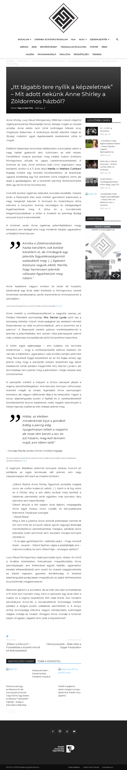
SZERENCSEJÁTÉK (98, 39)
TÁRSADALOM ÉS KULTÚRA (73, 47)
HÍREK (104, 47)
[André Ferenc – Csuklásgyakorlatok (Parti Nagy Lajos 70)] (91, 182)
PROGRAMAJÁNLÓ (47, 54)
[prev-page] (8, 711)
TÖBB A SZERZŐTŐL (49, 661)
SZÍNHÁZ (24, 47)
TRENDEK (96, 54)
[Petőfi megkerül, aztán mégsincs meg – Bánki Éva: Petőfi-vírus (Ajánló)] (69, 675)
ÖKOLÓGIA (64, 54)
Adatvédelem (74, 767)
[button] (117, 39)
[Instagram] (59, 731)
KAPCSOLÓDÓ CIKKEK (21, 661)
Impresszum (107, 767)
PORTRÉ (94, 47)
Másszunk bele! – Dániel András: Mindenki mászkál (41, 673)
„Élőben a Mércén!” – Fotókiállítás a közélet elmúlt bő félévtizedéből (23, 647)
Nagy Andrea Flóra (25, 108)
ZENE (34, 47)
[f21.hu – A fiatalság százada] (63, 18)
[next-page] (13, 711)
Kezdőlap (10, 61)
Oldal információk (91, 767)
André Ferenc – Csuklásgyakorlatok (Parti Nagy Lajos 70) (109, 182)
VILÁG (82, 39)
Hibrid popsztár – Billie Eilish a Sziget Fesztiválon (63, 646)
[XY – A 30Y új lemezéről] (91, 131)
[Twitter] (67, 731)
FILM (73, 39)
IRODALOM (23, 39)
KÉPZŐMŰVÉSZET (48, 47)
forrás (58, 306)
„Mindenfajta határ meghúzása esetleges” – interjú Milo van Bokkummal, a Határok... (110, 199)
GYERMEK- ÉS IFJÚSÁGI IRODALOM (51, 39)
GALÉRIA (30, 54)
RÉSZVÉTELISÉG (81, 54)
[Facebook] (52, 731)
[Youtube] (74, 731)
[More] (43, 636)
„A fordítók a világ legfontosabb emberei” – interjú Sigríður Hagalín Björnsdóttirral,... (110, 146)
